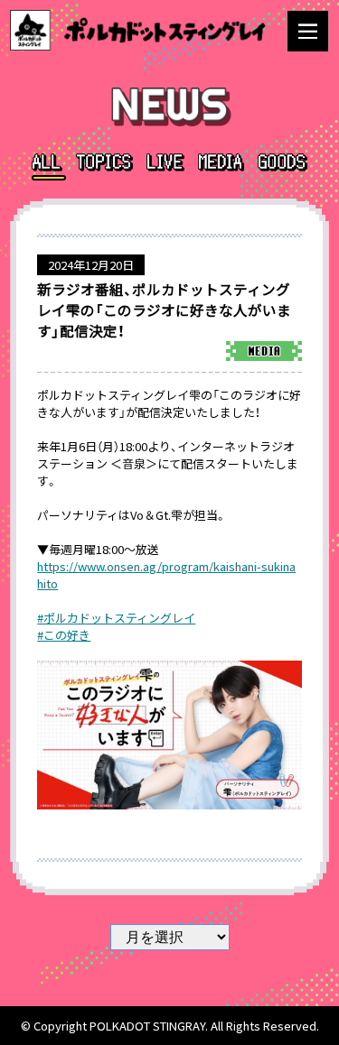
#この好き (63, 634)
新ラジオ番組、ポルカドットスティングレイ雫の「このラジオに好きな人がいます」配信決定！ (164, 310)
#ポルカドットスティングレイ (116, 617)
